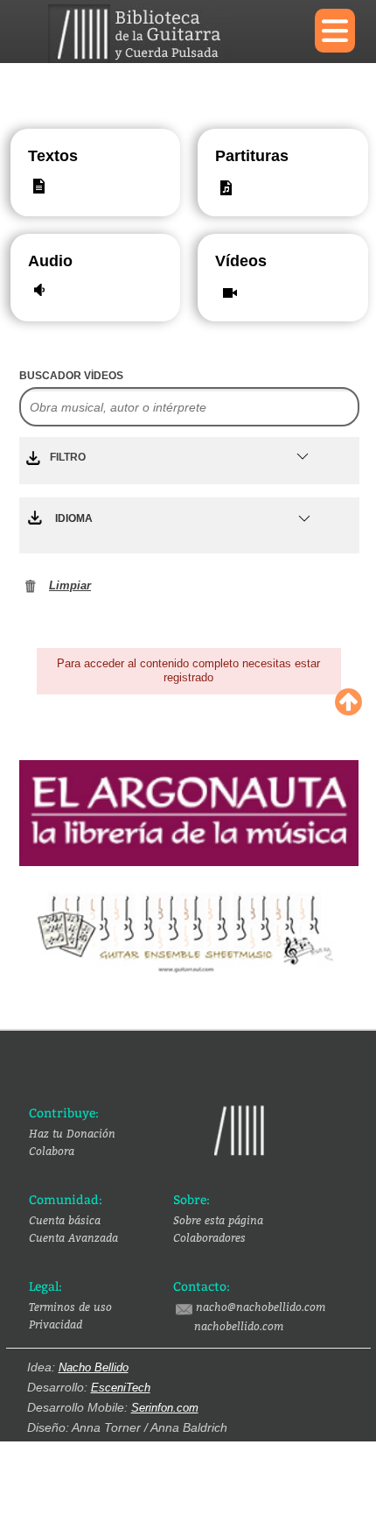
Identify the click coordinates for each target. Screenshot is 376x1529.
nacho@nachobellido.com (260, 1307)
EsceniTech (120, 1387)
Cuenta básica (65, 1220)
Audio (46, 261)
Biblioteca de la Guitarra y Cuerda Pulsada (168, 33)
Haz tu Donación (72, 1133)
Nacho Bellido (94, 1367)
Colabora (51, 1151)
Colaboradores (209, 1237)
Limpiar (70, 585)
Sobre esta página (218, 1220)
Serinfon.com (164, 1407)
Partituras (233, 156)
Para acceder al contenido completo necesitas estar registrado (188, 670)
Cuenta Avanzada (73, 1237)
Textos (53, 156)
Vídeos (233, 261)
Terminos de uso (70, 1307)
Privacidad (55, 1324)
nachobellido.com (238, 1326)
